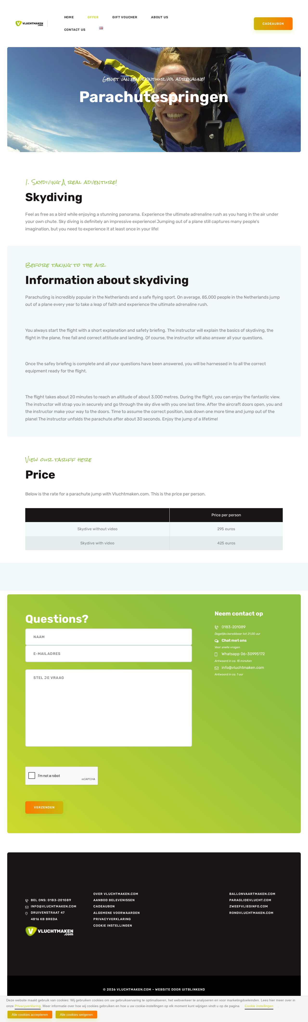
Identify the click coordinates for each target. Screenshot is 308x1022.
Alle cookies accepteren (30, 1014)
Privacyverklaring (28, 1006)
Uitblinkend (193, 989)
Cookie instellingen (259, 1006)
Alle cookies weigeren (76, 1014)
